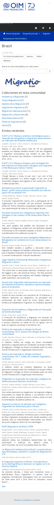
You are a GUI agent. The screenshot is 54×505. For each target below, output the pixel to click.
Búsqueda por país (31, 33)
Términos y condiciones (23, 500)
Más (3, 486)
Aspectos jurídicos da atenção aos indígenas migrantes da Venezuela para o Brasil (24, 405)
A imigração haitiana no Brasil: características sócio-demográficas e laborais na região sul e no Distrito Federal (26, 464)
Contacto (36, 500)
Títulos (39, 56)
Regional (46, 33)
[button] (43, 28)
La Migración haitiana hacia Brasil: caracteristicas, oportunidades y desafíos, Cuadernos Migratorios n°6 (27, 451)
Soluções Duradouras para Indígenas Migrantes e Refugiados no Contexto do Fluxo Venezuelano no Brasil (26, 240)
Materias (7, 60)
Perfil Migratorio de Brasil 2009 (17, 426)
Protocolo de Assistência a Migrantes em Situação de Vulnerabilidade (26, 310)
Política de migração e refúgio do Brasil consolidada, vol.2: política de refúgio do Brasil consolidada (25, 331)
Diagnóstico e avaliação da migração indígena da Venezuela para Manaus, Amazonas (26, 380)
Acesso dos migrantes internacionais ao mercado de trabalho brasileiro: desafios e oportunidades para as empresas (26, 284)
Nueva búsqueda (13, 33)
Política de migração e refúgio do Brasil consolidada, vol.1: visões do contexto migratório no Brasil (26, 356)
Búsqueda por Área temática (15, 38)
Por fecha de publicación (13, 56)
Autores (30, 56)
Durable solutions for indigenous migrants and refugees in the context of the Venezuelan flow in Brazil (25, 215)
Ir (49, 71)
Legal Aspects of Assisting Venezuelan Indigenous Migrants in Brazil (26, 260)
